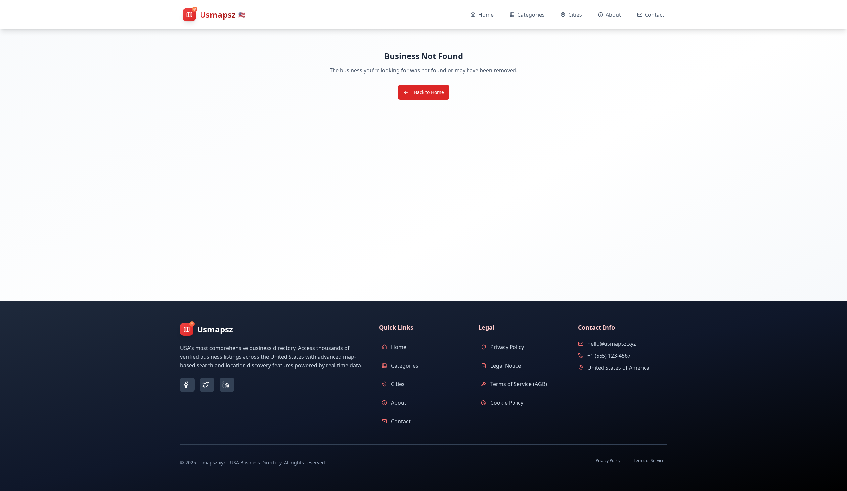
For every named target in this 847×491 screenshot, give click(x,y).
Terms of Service (649, 460)
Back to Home (429, 92)
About (398, 402)
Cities (398, 384)
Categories (404, 365)
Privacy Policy (507, 347)
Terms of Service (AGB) (518, 384)
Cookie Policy (506, 402)
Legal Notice (505, 365)
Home (398, 347)
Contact (401, 421)
